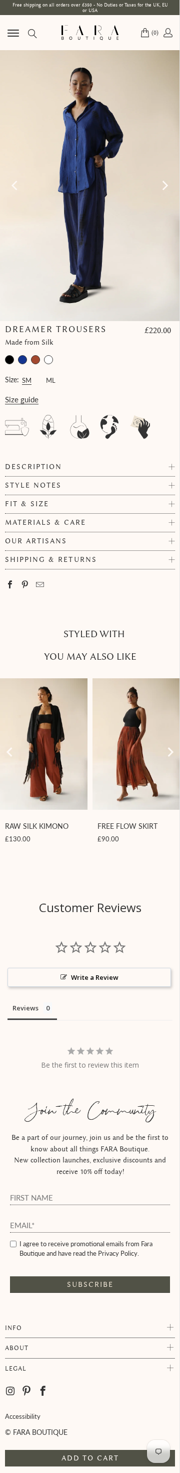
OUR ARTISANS (36, 541)
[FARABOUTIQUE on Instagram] (11, 1391)
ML (51, 379)
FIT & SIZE (27, 504)
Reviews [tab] (25, 1007)
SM (27, 379)
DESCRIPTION (33, 467)
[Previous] (16, 185)
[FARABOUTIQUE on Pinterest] (27, 1391)
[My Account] (167, 32)
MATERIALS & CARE (45, 522)
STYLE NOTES (33, 485)
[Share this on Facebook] (10, 585)
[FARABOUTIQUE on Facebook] (43, 1391)
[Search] (31, 33)
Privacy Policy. (118, 1253)
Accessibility (22, 1416)
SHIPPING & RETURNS (51, 559)
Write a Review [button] (94, 977)
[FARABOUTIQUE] (90, 32)
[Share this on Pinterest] (25, 585)
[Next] (164, 185)
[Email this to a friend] (40, 585)
